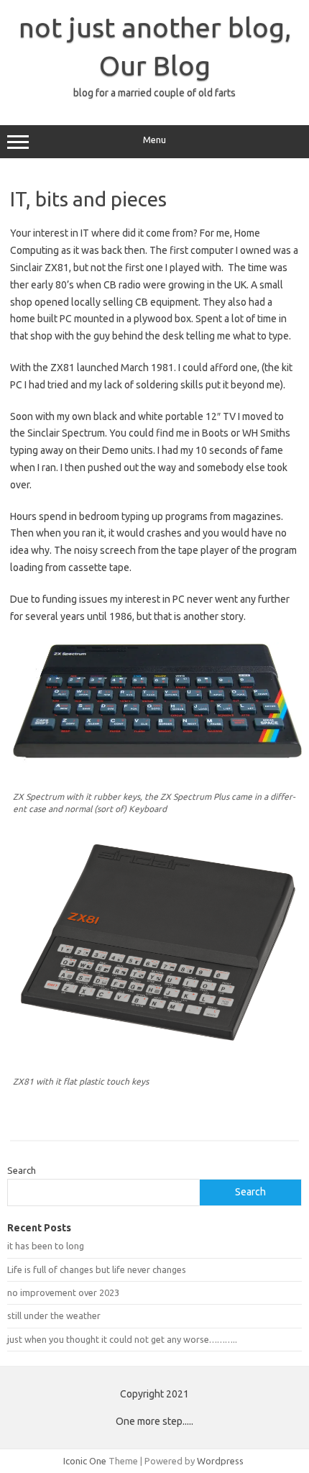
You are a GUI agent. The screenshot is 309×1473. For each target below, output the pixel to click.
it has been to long (45, 1246)
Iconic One (84, 1461)
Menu (154, 139)
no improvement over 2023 (63, 1292)
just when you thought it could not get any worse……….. (122, 1339)
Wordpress (220, 1461)
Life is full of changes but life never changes (96, 1269)
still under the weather (54, 1315)
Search (21, 1170)
